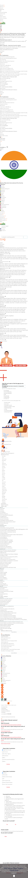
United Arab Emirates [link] (5, 204)
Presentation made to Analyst (7, 540)
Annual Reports (4, 537)
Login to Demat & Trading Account (6, 68)
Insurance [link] (2, 217)
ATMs (2, 582)
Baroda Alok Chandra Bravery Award (8, 521)
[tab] (7, 453)
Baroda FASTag (3, 59)
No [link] (15, 824)
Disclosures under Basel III (6, 546)
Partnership (5, 774)
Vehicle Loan (4, 464)
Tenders (2, 592)
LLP (3, 778)
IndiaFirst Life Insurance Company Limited (9, 640)
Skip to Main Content (4, 135)
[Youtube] (2, 694)
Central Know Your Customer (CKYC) (8, 559)
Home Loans (7, 402)
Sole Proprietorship (6, 780)
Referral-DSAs (2, 88)
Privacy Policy (5, 709)
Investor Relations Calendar (6, 542)
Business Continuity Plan (6, 563)
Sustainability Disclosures (6, 536)
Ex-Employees (2, 85)
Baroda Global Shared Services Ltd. (7, 645)
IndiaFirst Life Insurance (4, 66)
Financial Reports (4, 538)
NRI (5, 394)
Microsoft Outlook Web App (5, 78)
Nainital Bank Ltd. (4, 639)
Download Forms (8, 411)
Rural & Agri (6, 396)
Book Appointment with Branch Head (8, 567)
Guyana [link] (2, 193)
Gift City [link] (1, 20)
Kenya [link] (2, 194)
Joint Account (5, 751)
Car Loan (7, 403)
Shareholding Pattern (5, 544)
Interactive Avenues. (19, 716)
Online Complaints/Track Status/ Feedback (9, 554)
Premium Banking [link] (3, 12)
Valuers (1, 91)
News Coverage (4, 572)
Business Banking (7, 393)
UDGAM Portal (4, 610)
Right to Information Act (5, 558)
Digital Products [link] (3, 218)
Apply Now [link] (2, 253)
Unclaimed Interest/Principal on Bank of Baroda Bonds (12, 534)
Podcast (2, 576)
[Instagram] (2, 687)
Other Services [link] (3, 220)
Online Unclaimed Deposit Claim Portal (8, 613)
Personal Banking (7, 392)
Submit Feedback (4, 566)
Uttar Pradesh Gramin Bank (6, 646)
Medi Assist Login (3, 82)
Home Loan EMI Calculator (6, 600)
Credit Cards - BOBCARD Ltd (5, 65)
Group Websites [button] (14, 631)
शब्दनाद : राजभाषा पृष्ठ (4, 596)
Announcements (4, 579)
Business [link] (1, 6)
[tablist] (11, 479)
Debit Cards (4, 489)
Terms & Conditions (6, 711)
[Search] (25, 237)
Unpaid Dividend (4, 533)
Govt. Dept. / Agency (7, 753)
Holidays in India (4, 555)
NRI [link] (0, 10)
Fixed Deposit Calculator (5, 601)
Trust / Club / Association (7, 784)
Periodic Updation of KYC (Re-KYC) (7, 608)
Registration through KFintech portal (7, 69)
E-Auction (3, 588)
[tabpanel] (11, 479)
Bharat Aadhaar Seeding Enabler (7, 624)
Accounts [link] (1, 213)
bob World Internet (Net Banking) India (7, 56)
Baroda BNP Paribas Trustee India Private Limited (10, 649)
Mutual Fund (2, 63)
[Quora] (2, 696)
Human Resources (4, 523)
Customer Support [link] (4, 226)
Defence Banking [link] (3, 18)
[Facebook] (2, 685)
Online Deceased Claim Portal (7, 611)
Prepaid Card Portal (3, 62)
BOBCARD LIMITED (4, 636)
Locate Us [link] (4, 230)
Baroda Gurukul (3, 79)
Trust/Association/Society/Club (8, 759)
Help (2, 629)
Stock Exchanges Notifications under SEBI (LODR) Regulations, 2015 (14, 529)
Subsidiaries (2, 211)
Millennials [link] (2, 9)
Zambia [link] (2, 210)
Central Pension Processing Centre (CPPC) (9, 556)
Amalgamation (4, 516)
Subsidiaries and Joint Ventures (7, 520)
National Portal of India (5, 627)
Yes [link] (7, 824)
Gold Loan (4, 463)
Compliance (3, 512)
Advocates (2, 92)
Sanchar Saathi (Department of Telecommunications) (11, 618)
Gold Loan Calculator (5, 602)
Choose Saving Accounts (5, 731)
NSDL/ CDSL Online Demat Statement (7, 61)
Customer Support (9, 410)
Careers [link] (3, 229)
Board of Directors (4, 513)
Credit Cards (4, 490)
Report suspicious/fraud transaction (8, 551)
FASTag (3, 497)
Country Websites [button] (14, 652)
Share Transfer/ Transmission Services (8, 532)
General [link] (1, 8)
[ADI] (1, 345)
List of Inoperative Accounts (6, 614)
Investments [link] (2, 216)
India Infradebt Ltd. (4, 642)
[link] (2, 23)
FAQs (6, 409)
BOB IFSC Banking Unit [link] (5, 188)
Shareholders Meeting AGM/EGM (7, 528)
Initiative (2, 511)
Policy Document (4, 545)
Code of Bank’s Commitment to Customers (9, 560)
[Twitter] (2, 692)
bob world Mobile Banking (6, 724)
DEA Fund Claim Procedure (6, 562)
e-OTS (2, 607)
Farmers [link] (1, 19)
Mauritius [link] (2, 195)
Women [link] (1, 15)
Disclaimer (4, 708)
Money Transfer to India (10, 406)
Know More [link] (2, 38)
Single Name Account (7, 750)
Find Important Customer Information (8, 550)
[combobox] (1, 347)
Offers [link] (1, 221)
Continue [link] (8, 764)
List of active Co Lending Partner (7, 606)
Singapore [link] (3, 200)
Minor (4, 757)
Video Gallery (3, 575)
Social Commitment (5, 519)
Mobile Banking (8, 407)
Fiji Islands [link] (3, 191)
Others (4, 761)
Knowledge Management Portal (6, 81)
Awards (2, 569)
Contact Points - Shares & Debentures (8, 530)
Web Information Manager (6, 628)
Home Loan (4, 459)
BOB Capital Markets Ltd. (5, 637)
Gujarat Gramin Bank (5, 647)
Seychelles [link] (3, 198)
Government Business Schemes (4, 501)
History (2, 509)
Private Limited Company (7, 782)
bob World (4, 681)
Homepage (6, 390)
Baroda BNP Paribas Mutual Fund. (7, 643)
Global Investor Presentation (6, 548)
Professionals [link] (2, 13)
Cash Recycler (3, 583)
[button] (1, 25)
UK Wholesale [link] (3, 207)
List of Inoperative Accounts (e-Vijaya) (8, 616)
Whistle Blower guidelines (6, 625)
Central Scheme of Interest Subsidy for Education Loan (12, 621)
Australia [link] (2, 185)
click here (26, 868)
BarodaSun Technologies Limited (7, 650)
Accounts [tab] (2, 244)
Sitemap (3, 712)
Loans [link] (1, 214)
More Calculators (4, 604)
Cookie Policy (4, 707)
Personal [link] (1, 5)
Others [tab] (1, 245)
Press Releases (4, 577)
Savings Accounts (8, 405)
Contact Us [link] (3, 227)
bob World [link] (3, 190)
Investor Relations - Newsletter (7, 541)
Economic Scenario (4, 590)
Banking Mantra (4, 587)
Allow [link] (6, 836)
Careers (2, 524)
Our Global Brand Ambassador (7, 515)
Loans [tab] (1, 242)
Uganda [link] (2, 203)
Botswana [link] (3, 187)
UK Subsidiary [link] (3, 205)
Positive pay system (5, 564)
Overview (2, 508)
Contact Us (6, 398)
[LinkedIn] (2, 689)
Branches (2, 581)
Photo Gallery (3, 573)
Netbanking (6, 397)
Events (2, 571)
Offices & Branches (4, 517)
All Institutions (5, 755)
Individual (4, 772)
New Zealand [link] (3, 197)
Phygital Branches (4, 585)
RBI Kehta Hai (3, 552)
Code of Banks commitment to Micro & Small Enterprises (12, 623)
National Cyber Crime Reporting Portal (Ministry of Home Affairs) (14, 619)
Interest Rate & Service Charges (7, 591)
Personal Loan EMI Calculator (7, 598)
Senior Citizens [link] (3, 16)
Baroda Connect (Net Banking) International (8, 58)
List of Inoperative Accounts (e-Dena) (8, 615)
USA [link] (2, 208)
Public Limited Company (7, 776)
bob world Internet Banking (16, 724)
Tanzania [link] (2, 201)
